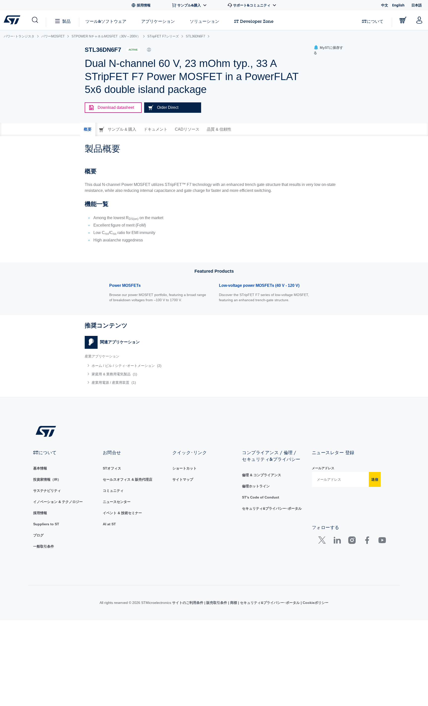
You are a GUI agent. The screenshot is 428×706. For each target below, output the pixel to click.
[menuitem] (147, 365)
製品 (66, 21)
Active (133, 49)
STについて (372, 21)
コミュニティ (113, 491)
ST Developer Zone (253, 21)
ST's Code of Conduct (260, 497)
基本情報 (40, 468)
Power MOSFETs (125, 285)
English (398, 5)
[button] (34, 20)
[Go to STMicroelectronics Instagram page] (352, 541)
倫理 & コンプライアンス (261, 475)
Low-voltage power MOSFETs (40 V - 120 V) (259, 285)
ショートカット (184, 468)
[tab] (87, 129)
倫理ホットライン (256, 486)
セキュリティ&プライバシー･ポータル (272, 508)
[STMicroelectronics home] (13, 19)
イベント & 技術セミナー (122, 513)
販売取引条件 (216, 603)
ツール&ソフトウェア (105, 21)
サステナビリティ (47, 491)
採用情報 (40, 513)
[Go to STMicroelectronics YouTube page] (382, 541)
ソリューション (204, 21)
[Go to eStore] (403, 20)
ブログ (38, 535)
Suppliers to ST (46, 524)
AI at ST (109, 524)
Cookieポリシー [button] (315, 603)
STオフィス (112, 468)
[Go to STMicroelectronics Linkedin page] (337, 541)
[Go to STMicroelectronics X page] (323, 541)
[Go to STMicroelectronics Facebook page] (367, 541)
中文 (384, 5)
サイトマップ (182, 479)
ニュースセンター (117, 502)
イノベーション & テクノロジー (58, 502)
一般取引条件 (43, 546)
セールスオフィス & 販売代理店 (127, 479)
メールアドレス (323, 468)
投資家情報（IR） (47, 479)
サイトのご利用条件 (188, 603)
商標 (233, 603)
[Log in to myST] (419, 20)
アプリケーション (158, 21)
